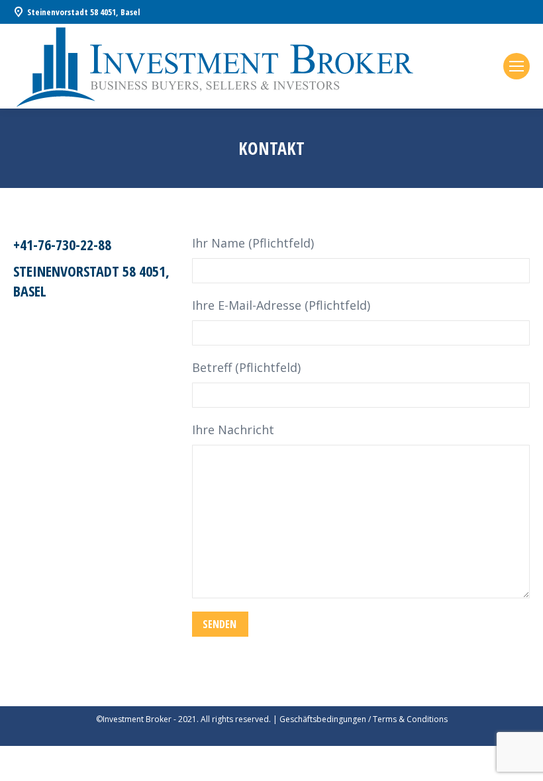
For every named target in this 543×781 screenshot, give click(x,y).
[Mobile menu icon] (516, 66)
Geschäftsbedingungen (322, 719)
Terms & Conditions (410, 719)
